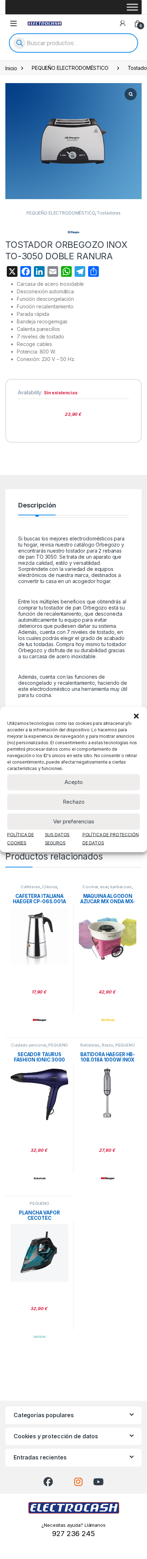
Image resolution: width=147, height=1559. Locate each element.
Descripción (37, 505)
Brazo (107, 1045)
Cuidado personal (28, 1045)
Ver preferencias (73, 821)
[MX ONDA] (108, 1020)
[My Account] (123, 23)
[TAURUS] (39, 1178)
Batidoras (90, 1045)
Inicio (11, 68)
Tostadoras (109, 213)
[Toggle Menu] (132, 7)
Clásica (49, 886)
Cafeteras (30, 886)
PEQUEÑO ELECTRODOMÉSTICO (70, 68)
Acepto (74, 782)
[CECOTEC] (39, 1336)
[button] (136, 715)
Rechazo (74, 801)
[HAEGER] (39, 1020)
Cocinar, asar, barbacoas (107, 886)
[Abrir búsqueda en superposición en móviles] (73, 43)
